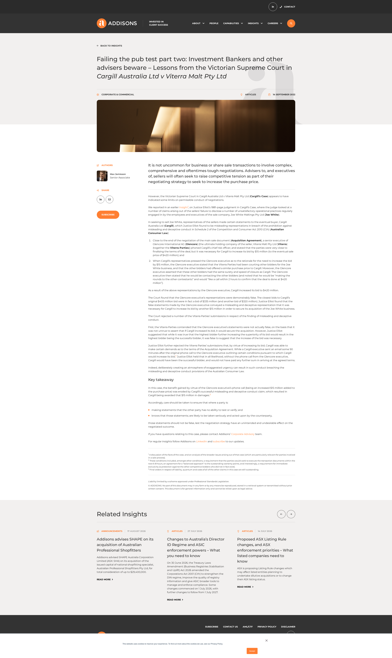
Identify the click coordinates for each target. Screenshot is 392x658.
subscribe (219, 441)
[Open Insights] (262, 23)
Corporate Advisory (242, 434)
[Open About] (203, 23)
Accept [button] (252, 651)
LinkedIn (201, 441)
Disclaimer (288, 626)
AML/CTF (248, 626)
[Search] (291, 23)
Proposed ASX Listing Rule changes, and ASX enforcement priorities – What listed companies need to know (265, 550)
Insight (183, 207)
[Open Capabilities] (242, 23)
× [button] (266, 639)
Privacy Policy (267, 626)
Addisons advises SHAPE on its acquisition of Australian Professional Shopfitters (125, 544)
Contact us (230, 626)
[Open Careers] (281, 23)
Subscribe (211, 626)
